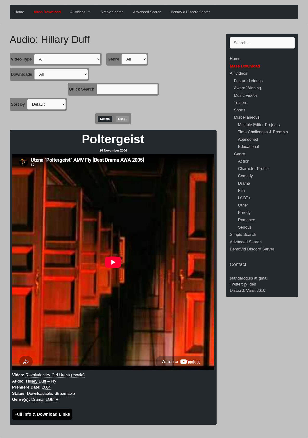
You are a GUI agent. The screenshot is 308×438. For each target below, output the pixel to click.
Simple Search (111, 12)
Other (243, 205)
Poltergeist (113, 139)
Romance (246, 220)
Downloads (21, 74)
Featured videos (248, 81)
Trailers (240, 102)
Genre (113, 59)
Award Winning (247, 88)
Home (19, 12)
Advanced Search (147, 12)
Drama (37, 399)
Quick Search (81, 89)
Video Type (21, 59)
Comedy (245, 176)
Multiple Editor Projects (259, 124)
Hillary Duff (36, 381)
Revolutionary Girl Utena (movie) (55, 375)
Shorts (240, 110)
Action (243, 161)
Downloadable (39, 393)
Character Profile (253, 168)
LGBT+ (52, 399)
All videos (77, 12)
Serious (245, 227)
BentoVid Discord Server (190, 12)
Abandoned (248, 139)
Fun (241, 190)
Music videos (246, 95)
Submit (105, 119)
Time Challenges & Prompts (263, 132)
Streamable (64, 393)
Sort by (18, 104)
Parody (244, 212)
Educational (248, 146)
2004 (46, 387)
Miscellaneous (247, 117)
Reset (122, 119)
